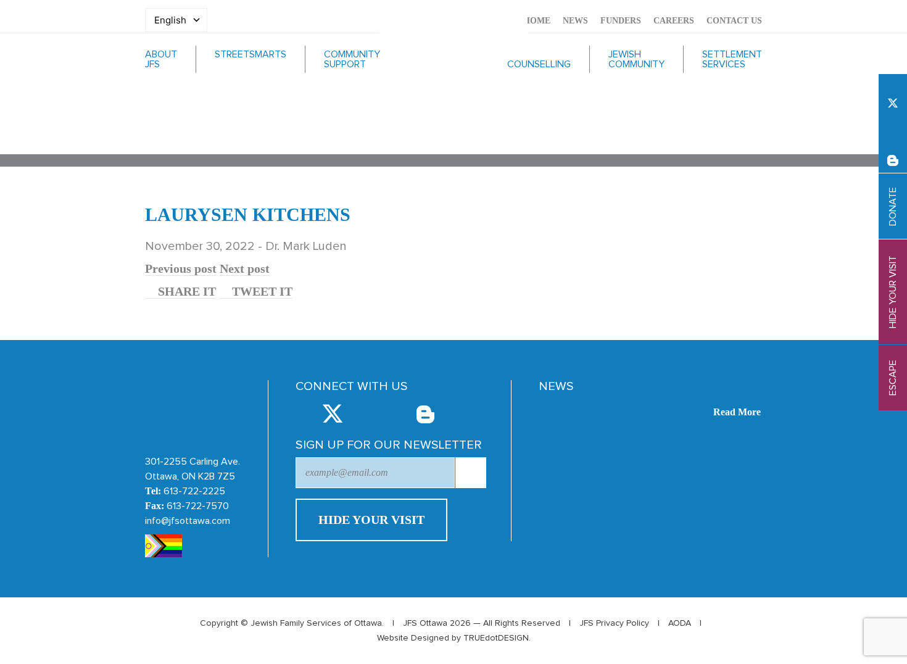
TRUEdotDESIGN (496, 638)
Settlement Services (732, 59)
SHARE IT (185, 291)
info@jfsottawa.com (187, 521)
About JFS (161, 59)
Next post (245, 268)
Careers (673, 20)
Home (536, 20)
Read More (737, 412)
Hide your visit (893, 291)
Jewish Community (636, 59)
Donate (893, 206)
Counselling (539, 64)
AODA (679, 623)
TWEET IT (260, 291)
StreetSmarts (250, 54)
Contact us (734, 20)
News (575, 20)
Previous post (181, 268)
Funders (620, 20)
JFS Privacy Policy (614, 623)
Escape (893, 378)
